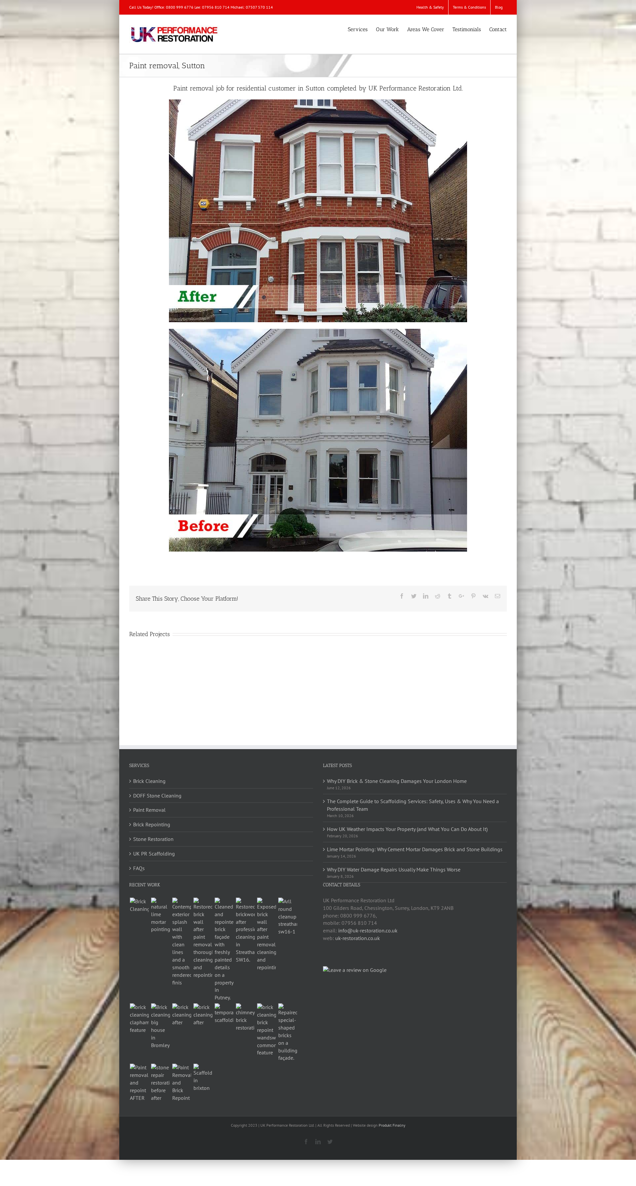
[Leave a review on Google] (355, 970)
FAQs (139, 868)
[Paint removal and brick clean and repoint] (203, 938)
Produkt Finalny (392, 1125)
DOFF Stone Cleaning (157, 795)
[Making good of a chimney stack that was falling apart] (245, 1017)
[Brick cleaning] (139, 905)
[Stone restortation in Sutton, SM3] (160, 1082)
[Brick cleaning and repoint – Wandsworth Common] (266, 1029)
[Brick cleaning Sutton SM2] (203, 1014)
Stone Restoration (153, 839)
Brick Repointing (151, 824)
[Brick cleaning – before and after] (181, 1014)
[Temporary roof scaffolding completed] (224, 1013)
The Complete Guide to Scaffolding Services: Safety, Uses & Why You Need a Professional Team (413, 805)
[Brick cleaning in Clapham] (139, 1018)
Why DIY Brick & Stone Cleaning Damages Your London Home (397, 781)
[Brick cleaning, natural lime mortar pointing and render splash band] (181, 942)
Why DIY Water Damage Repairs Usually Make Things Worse (393, 869)
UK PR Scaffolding (154, 853)
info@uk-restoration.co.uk (368, 930)
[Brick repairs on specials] (287, 1032)
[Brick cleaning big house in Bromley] (160, 1026)
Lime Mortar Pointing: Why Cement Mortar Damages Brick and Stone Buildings (415, 849)
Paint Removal (149, 809)
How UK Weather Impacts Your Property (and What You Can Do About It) (407, 829)
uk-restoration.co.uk (357, 938)
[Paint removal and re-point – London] (139, 1082)
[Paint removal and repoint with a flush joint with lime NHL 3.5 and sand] (160, 915)
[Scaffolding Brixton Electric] (203, 1078)
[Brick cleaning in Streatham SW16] (245, 931)
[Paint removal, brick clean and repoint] (266, 934)
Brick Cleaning (149, 781)
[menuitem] (430, 7)
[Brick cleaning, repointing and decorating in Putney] (224, 949)
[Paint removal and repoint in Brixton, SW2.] (181, 1082)
